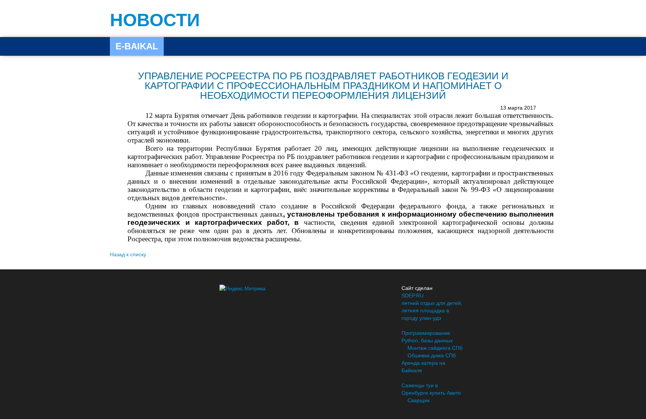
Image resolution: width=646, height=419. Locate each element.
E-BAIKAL (137, 46)
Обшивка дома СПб (431, 355)
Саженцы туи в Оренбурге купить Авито (431, 389)
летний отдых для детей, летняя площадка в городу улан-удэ (432, 310)
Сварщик (418, 400)
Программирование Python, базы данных (427, 336)
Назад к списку (128, 254)
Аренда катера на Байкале (423, 366)
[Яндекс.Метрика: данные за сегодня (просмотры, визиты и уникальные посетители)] (242, 288)
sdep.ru (413, 296)
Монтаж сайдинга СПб (434, 348)
